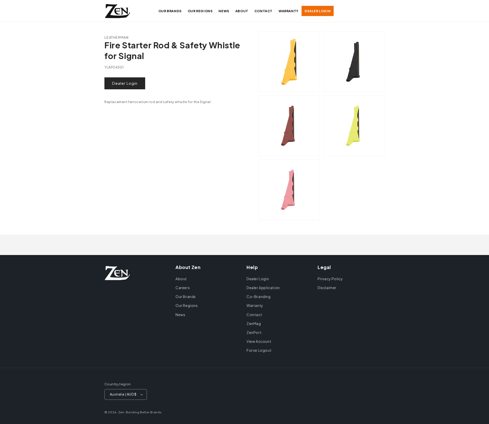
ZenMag (254, 323)
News (180, 314)
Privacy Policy (330, 278)
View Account (259, 341)
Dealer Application (263, 287)
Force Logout (259, 350)
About (181, 278)
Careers (182, 287)
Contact (254, 314)
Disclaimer (327, 287)
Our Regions (186, 305)
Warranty (255, 305)
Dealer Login (125, 83)
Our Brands (185, 296)
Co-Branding (259, 296)
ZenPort (254, 332)
